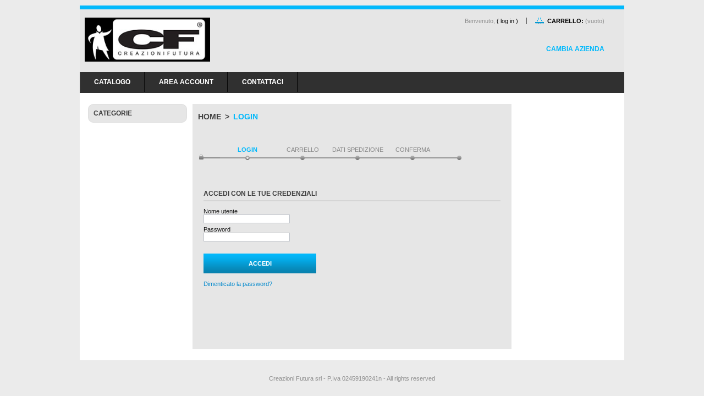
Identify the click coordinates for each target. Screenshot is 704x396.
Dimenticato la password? (238, 283)
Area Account (186, 82)
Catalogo (112, 82)
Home (209, 116)
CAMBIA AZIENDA (575, 49)
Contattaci (262, 82)
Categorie (113, 113)
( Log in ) (507, 21)
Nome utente (221, 211)
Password (217, 229)
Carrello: (565, 21)
